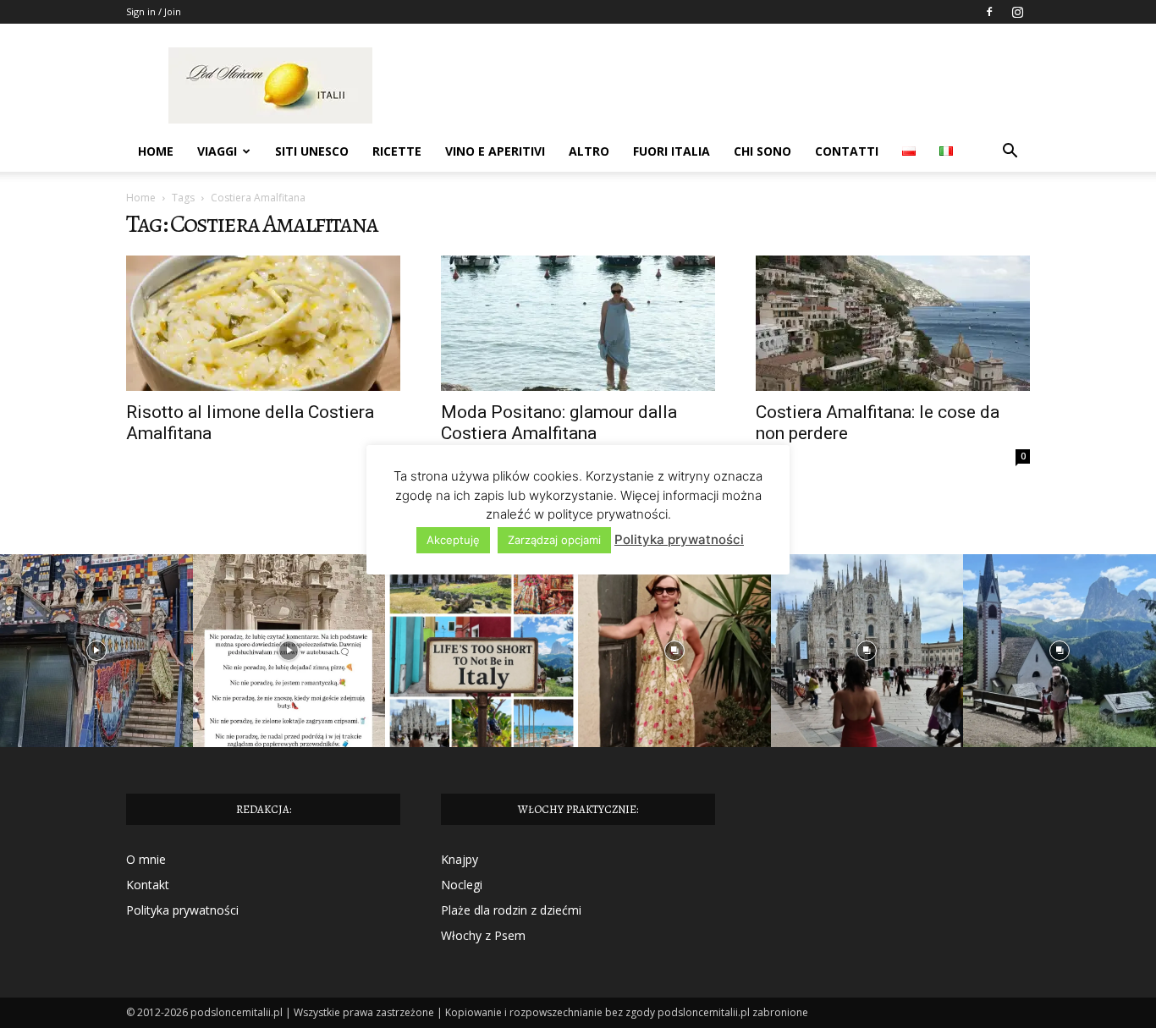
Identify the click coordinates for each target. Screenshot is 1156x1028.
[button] (1009, 153)
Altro (589, 151)
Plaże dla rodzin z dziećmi (511, 910)
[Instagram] (1017, 12)
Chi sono (762, 151)
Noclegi (461, 885)
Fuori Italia (671, 151)
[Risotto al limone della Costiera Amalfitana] (263, 323)
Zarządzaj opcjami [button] (554, 540)
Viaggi (217, 151)
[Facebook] (989, 12)
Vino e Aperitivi (495, 151)
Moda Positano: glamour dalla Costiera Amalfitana (559, 422)
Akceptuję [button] (453, 540)
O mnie (146, 859)
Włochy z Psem (483, 935)
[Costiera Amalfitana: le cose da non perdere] (893, 323)
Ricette (396, 151)
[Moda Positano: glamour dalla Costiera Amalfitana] (578, 323)
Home (155, 151)
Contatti (846, 151)
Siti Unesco (312, 151)
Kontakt (147, 885)
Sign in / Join (153, 11)
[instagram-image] (96, 650)
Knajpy (459, 859)
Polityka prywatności (182, 910)
